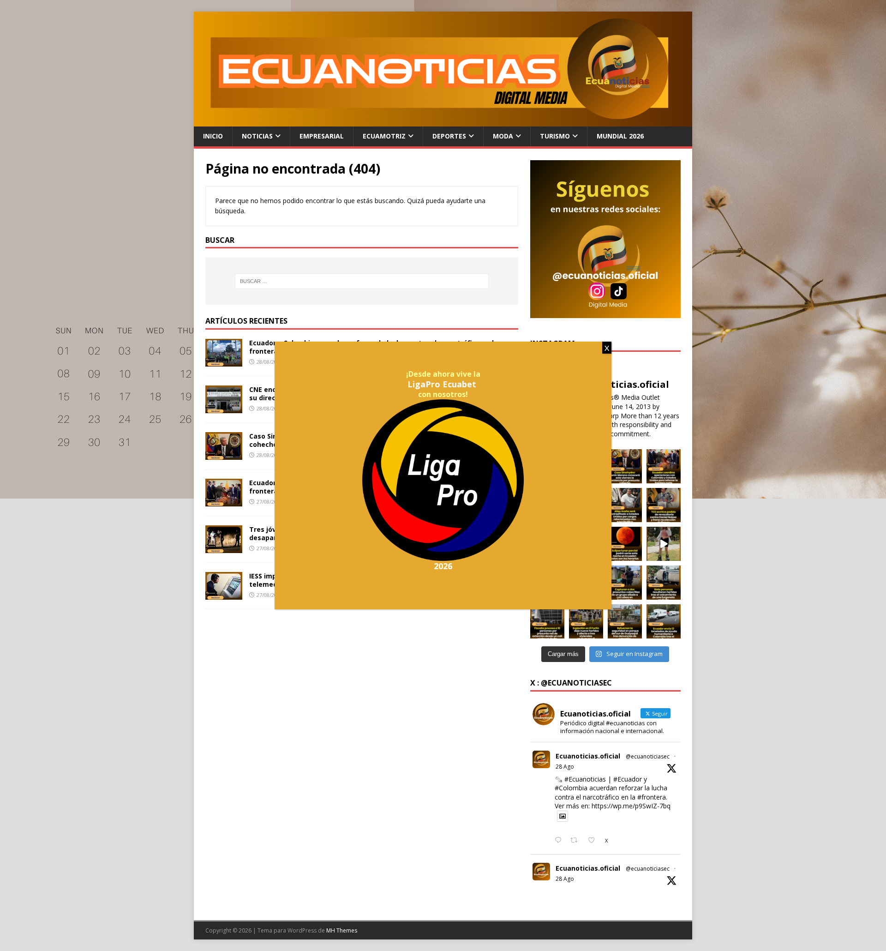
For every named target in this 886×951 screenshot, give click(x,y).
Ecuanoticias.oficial (588, 756)
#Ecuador (627, 779)
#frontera (651, 797)
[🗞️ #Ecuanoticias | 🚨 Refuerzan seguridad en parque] (625, 621)
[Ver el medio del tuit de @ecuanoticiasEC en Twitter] (562, 816)
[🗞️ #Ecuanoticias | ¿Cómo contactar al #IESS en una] (664, 544)
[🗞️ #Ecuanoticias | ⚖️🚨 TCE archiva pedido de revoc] (664, 505)
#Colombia (571, 787)
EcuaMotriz (384, 136)
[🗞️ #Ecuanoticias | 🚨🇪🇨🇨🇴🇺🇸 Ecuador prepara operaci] (664, 466)
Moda (503, 136)
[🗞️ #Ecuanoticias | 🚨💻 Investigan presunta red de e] (547, 621)
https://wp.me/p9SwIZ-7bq (631, 805)
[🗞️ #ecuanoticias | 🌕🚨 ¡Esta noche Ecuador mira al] (625, 544)
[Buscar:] (362, 281)
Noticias (257, 136)
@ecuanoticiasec (648, 756)
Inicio (213, 136)
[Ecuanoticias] (443, 121)
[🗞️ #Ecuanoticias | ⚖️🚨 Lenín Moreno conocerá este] (625, 466)
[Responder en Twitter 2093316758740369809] (560, 841)
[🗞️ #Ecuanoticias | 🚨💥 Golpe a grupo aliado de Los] (625, 583)
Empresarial (321, 136)
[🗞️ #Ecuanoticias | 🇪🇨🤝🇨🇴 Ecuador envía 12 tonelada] (664, 621)
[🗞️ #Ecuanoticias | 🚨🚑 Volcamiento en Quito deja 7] (664, 583)
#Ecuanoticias (585, 779)
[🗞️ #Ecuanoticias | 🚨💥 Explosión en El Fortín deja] (586, 621)
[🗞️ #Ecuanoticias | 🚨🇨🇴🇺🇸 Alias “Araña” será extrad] (625, 505)
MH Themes (341, 930)
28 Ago (565, 766)
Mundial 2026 (620, 136)
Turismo (555, 136)
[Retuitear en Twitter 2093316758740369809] (576, 841)
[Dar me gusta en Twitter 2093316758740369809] (594, 841)
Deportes (449, 136)
